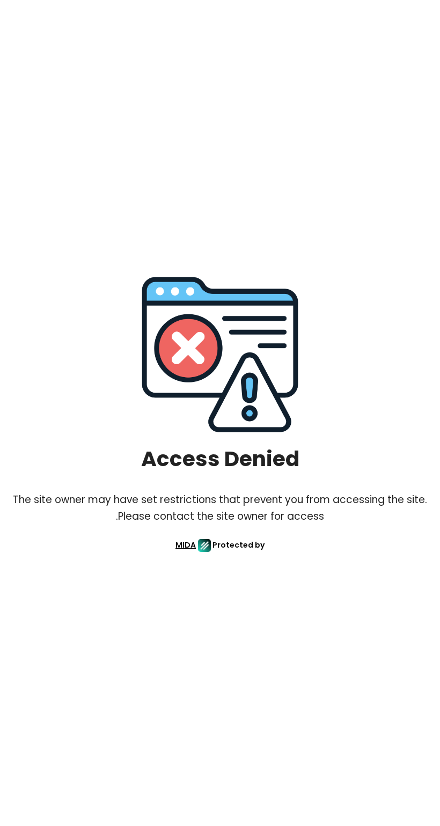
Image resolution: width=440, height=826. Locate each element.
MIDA (185, 545)
